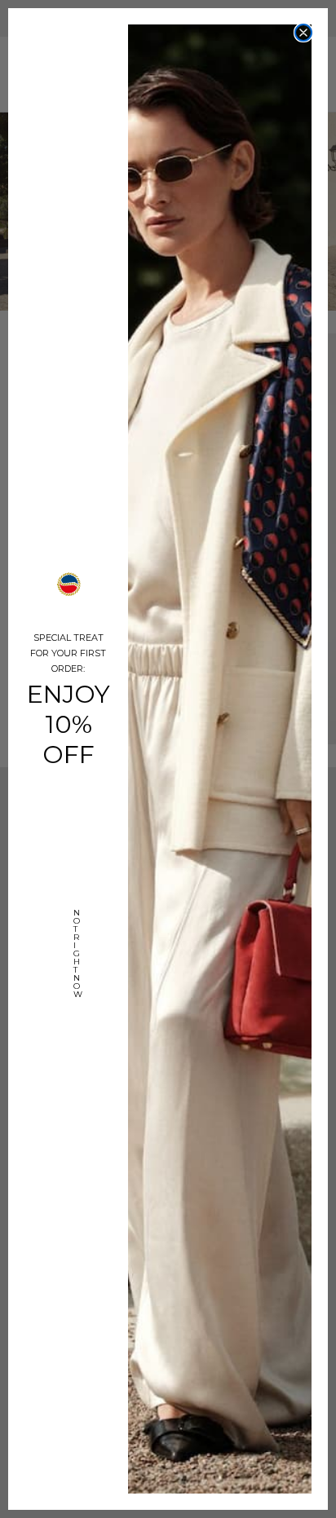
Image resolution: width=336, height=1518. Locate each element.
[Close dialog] (303, 32)
